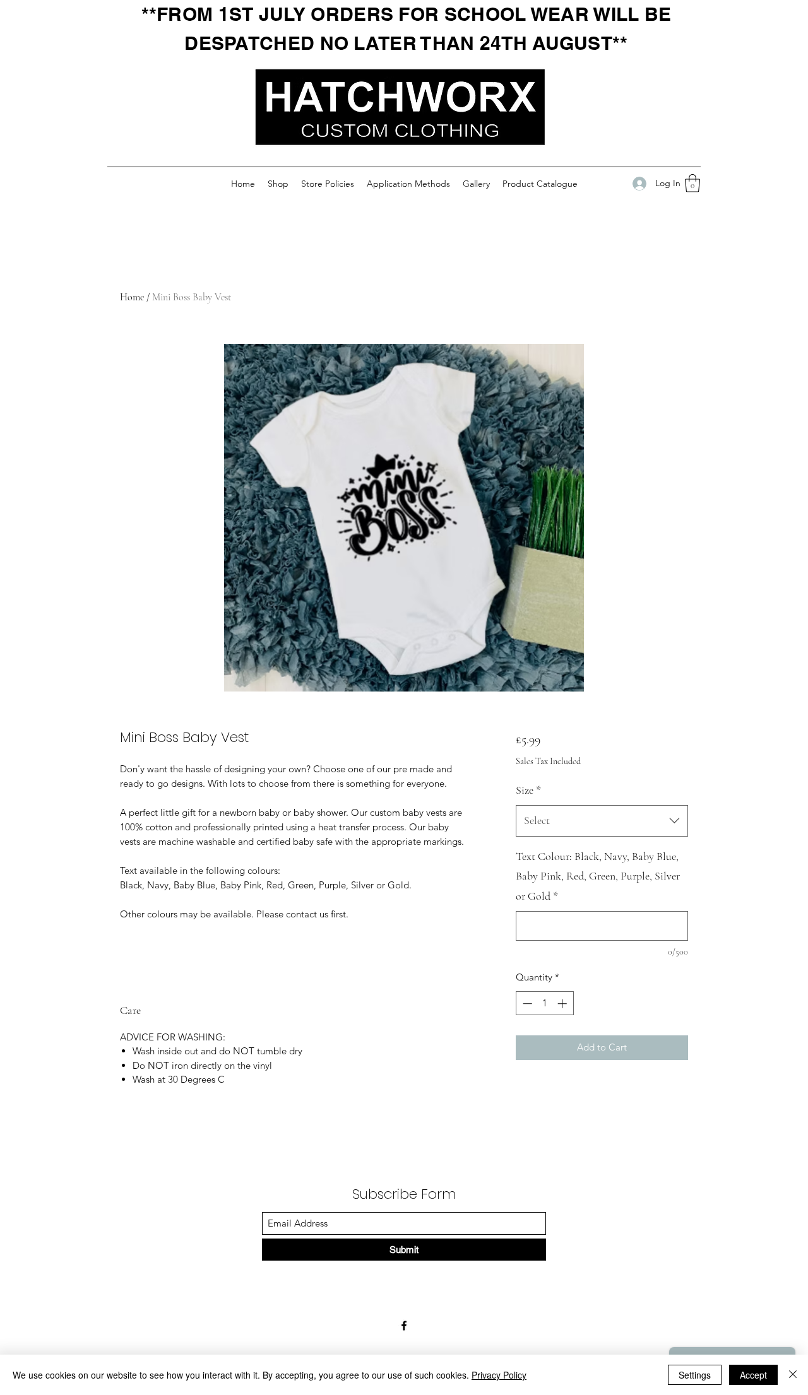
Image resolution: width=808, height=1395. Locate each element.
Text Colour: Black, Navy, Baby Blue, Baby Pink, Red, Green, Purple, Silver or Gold (598, 876)
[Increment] (563, 1003)
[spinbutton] (544, 1003)
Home (132, 297)
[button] (692, 183)
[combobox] (602, 821)
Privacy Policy (499, 1375)
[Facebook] (404, 1325)
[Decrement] (526, 1003)
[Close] (792, 1375)
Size (528, 790)
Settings (695, 1375)
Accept (753, 1375)
